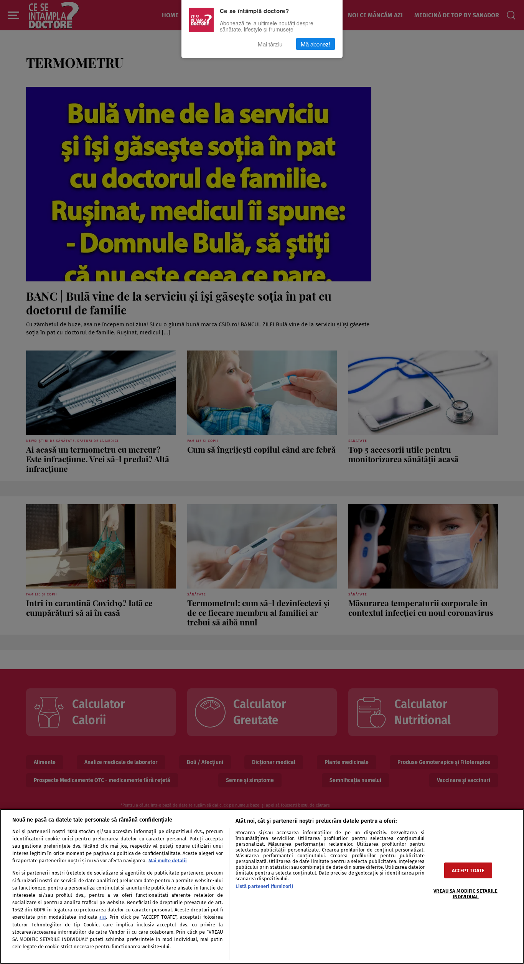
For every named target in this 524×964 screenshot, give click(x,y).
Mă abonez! (315, 44)
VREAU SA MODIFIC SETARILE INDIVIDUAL (465, 894)
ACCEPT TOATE (468, 870)
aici (102, 917)
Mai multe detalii (167, 860)
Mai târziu (270, 44)
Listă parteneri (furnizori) (264, 886)
